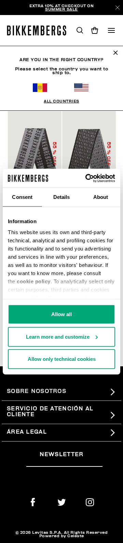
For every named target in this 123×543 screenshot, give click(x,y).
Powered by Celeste (61, 536)
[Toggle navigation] (111, 30)
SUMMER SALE (61, 9)
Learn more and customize (58, 336)
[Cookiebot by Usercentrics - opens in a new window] (86, 178)
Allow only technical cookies (62, 359)
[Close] (117, 7)
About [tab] (100, 197)
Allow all (61, 314)
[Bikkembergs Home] (39, 30)
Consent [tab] (22, 197)
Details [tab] (61, 197)
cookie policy (34, 281)
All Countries (61, 101)
